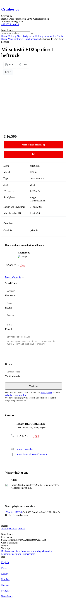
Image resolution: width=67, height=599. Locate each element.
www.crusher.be (25, 449)
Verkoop (5, 528)
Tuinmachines (28, 554)
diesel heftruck (37, 178)
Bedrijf (8, 307)
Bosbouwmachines (10, 551)
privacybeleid (46, 392)
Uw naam (10, 295)
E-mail (8, 329)
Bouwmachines (28, 551)
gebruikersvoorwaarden (15, 395)
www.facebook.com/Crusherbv (32, 454)
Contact (21, 528)
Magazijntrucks (44, 551)
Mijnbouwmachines (11, 554)
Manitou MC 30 (14, 512)
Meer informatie (13, 277)
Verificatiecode (12, 376)
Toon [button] (22, 265)
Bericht (8, 364)
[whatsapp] (13, 270)
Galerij (13, 528)
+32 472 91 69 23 (10, 24)
